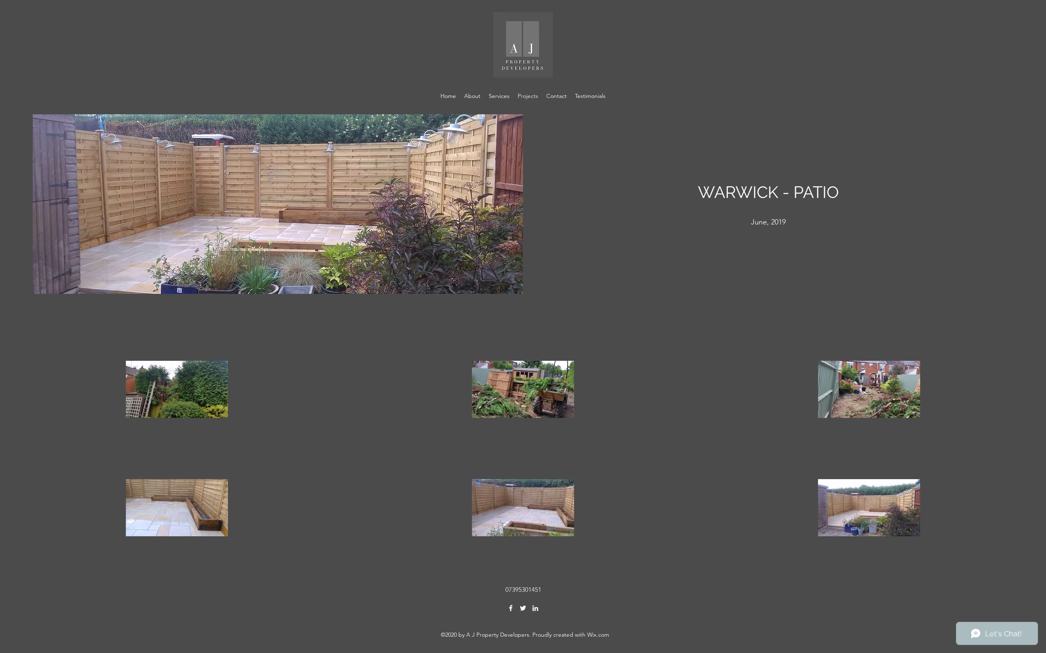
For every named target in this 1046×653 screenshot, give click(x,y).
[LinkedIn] (535, 608)
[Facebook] (511, 608)
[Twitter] (523, 608)
